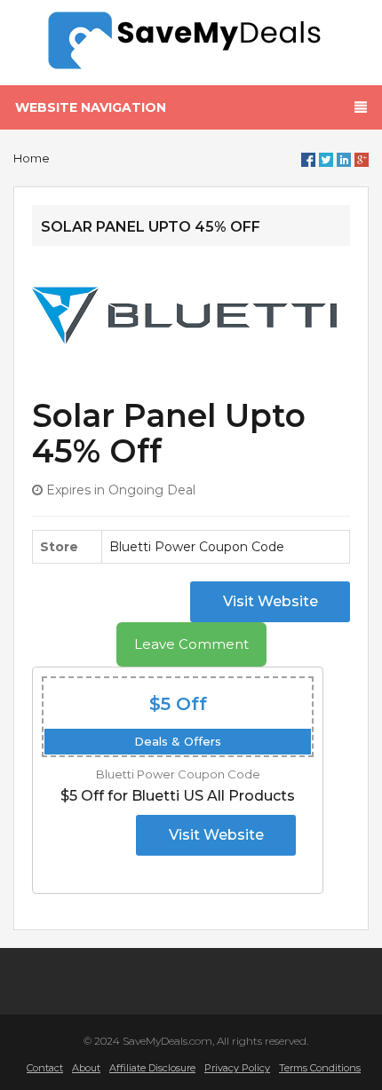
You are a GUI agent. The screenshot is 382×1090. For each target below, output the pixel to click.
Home (31, 158)
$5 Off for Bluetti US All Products (177, 795)
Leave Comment (191, 644)
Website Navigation (90, 107)
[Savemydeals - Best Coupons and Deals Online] (191, 41)
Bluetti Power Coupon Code (196, 547)
